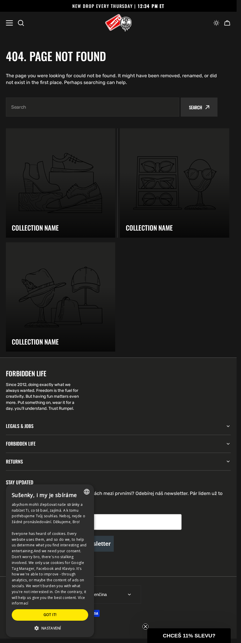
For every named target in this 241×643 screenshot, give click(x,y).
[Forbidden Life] (118, 23)
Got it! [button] (50, 614)
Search (195, 107)
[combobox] (92, 107)
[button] (216, 23)
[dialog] (50, 560)
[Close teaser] (145, 626)
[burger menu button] (9, 22)
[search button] (20, 22)
